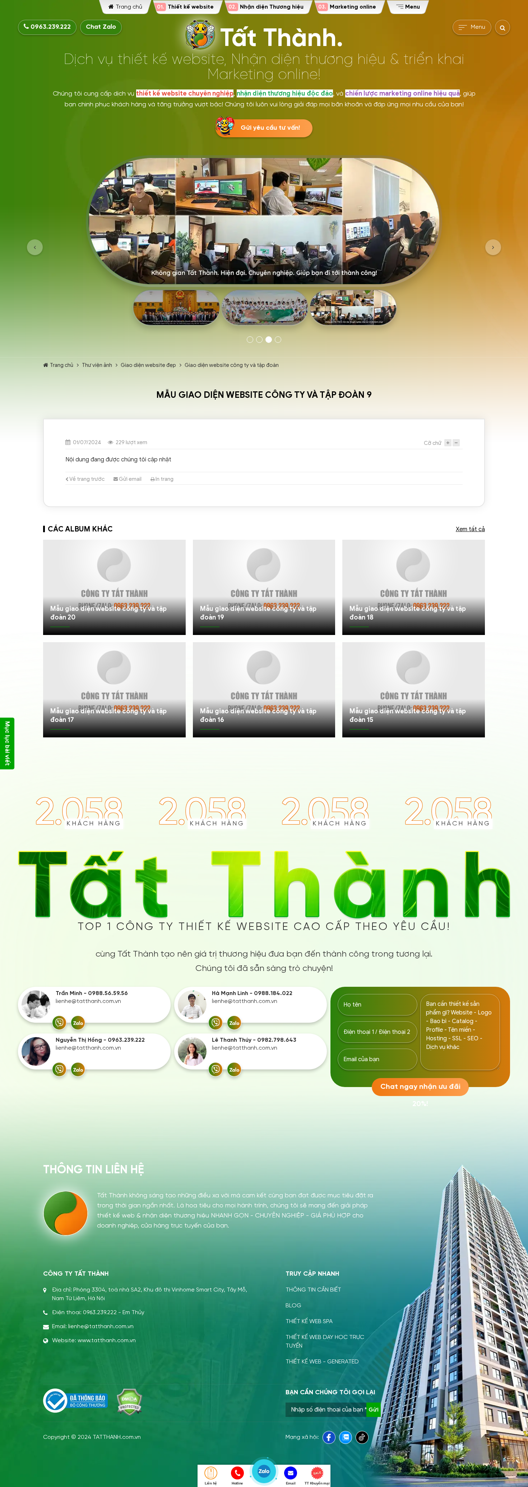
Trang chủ (61, 365)
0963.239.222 (50, 27)
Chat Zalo (101, 27)
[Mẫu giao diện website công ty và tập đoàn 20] (114, 587)
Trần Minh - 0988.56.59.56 (92, 993)
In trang (163, 479)
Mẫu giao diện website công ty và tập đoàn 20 (108, 613)
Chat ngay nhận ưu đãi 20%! (420, 1089)
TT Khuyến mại (317, 1483)
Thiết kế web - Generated (322, 1362)
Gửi (374, 1410)
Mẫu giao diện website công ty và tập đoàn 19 (258, 613)
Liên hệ (211, 1483)
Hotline (237, 1483)
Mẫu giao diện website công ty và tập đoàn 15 (407, 715)
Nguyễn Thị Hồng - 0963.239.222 (100, 1040)
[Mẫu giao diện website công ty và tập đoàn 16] (264, 689)
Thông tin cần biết (313, 1290)
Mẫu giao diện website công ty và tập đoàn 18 (407, 613)
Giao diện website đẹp (148, 365)
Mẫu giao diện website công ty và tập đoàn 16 (258, 715)
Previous (35, 247)
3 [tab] (268, 339)
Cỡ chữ (432, 443)
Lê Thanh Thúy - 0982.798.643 (254, 1040)
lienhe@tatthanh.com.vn (88, 1001)
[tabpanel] (264, 243)
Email (291, 1483)
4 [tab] (278, 339)
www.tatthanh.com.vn (107, 1341)
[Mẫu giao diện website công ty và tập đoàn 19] (264, 587)
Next (493, 247)
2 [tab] (259, 339)
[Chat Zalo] (78, 1023)
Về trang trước (87, 479)
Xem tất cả (470, 529)
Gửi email (130, 479)
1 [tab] (250, 339)
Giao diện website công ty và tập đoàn (232, 365)
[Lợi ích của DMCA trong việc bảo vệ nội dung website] (129, 1402)
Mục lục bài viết (7, 743)
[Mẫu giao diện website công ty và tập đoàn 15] (413, 689)
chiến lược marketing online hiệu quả (402, 93)
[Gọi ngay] (59, 1023)
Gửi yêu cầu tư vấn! (270, 128)
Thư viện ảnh (97, 365)
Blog (293, 1306)
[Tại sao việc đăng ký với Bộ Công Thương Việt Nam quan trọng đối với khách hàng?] (75, 1401)
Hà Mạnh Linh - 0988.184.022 (252, 993)
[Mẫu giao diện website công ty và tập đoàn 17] (114, 689)
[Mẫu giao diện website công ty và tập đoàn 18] (413, 587)
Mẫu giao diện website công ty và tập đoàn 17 (108, 715)
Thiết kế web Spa (309, 1321)
